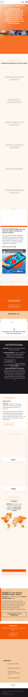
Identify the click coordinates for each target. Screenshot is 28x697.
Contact (13, 634)
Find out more (14, 306)
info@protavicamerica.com (14, 668)
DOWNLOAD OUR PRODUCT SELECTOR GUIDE (14, 63)
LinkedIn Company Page (14, 678)
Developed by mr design (7, 694)
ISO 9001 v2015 (9, 361)
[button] (6, 282)
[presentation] (1, 281)
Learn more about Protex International (14, 614)
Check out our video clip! (9, 246)
